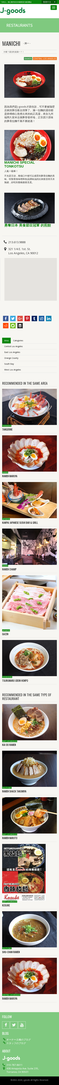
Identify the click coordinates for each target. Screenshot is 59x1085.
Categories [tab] (18, 340)
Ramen (28, 58)
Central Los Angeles (44, 58)
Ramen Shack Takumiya (17, 791)
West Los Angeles (12, 369)
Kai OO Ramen (9, 745)
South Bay (9, 363)
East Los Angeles (12, 352)
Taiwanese (6, 426)
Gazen (5, 634)
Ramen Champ (9, 569)
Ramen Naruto (9, 838)
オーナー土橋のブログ (18, 1039)
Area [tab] (6, 340)
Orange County (11, 358)
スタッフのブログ (16, 1043)
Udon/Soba (7, 677)
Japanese (6, 519)
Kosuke (6, 905)
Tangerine (7, 429)
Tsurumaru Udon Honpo (15, 680)
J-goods (12, 11)
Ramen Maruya (9, 476)
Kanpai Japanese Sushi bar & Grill (21, 522)
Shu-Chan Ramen (11, 952)
